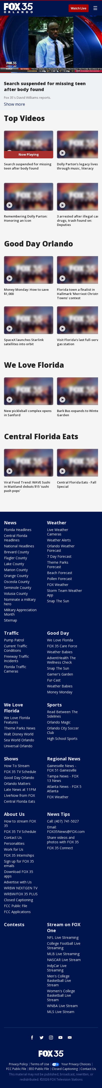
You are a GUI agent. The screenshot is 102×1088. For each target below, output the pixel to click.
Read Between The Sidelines (62, 714)
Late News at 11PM (20, 789)
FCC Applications (17, 911)
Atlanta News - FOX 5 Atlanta (64, 788)
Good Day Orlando (19, 777)
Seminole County (17, 587)
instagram (51, 1037)
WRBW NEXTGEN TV (20, 888)
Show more (14, 104)
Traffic (11, 633)
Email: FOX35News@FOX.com (66, 829)
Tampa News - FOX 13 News (62, 778)
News (10, 523)
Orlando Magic (59, 722)
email (70, 1037)
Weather (56, 523)
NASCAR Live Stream (64, 959)
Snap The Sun (58, 601)
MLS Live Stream (60, 1011)
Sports (54, 705)
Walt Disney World (18, 734)
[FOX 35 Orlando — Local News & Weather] (18, 8)
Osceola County (16, 581)
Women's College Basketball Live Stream (61, 995)
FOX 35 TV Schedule (20, 771)
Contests (14, 924)
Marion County (16, 569)
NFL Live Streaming (62, 937)
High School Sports (62, 738)
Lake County (14, 563)
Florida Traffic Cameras (15, 669)
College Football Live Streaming (63, 945)
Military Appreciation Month (20, 612)
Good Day (58, 633)
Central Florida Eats (19, 801)
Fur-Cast (54, 680)
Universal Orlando (18, 746)
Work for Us (13, 849)
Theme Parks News (19, 728)
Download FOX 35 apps (18, 873)
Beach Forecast (59, 572)
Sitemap (10, 620)
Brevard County (16, 552)
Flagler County (15, 558)
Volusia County (16, 593)
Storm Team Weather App (64, 592)
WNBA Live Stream (62, 1005)
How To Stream (16, 765)
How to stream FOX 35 (20, 823)
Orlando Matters (17, 783)
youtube (60, 1037)
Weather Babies (60, 652)
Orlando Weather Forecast (61, 548)
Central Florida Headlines (15, 537)
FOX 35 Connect (60, 848)
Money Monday (59, 692)
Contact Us (13, 837)
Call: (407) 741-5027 (63, 821)
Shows (11, 759)
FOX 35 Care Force (62, 646)
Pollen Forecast (59, 578)
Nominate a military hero (20, 601)
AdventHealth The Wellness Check (61, 660)
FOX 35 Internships (19, 855)
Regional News (63, 759)
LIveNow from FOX (19, 795)
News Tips (58, 814)
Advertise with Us (18, 882)
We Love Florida (60, 640)
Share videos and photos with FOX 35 (63, 839)
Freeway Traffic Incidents (16, 658)
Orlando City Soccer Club (63, 730)
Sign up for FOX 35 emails (19, 863)
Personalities (14, 843)
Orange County (16, 575)
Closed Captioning (18, 899)
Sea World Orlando (19, 740)
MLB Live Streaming (63, 953)
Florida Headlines (17, 529)
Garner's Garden (60, 674)
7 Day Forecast (59, 556)
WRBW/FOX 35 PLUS (21, 894)
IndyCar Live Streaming (57, 967)
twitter (42, 1037)
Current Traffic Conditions (15, 648)
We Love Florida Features (17, 720)
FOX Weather (57, 584)
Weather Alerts (59, 540)
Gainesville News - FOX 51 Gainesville (61, 768)
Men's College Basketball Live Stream (59, 980)
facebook (32, 1037)
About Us (14, 814)
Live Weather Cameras (57, 531)
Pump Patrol (14, 640)
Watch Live (78, 8)
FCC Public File (15, 905)
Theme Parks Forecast (57, 564)
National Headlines (19, 546)
